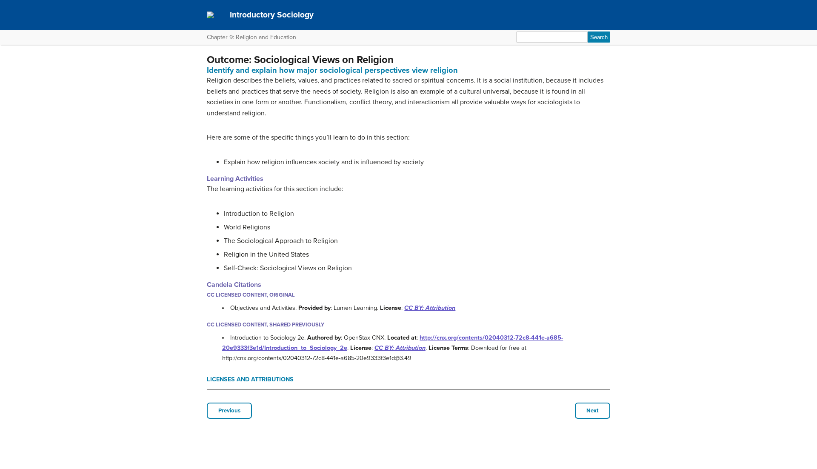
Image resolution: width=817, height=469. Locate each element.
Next (592, 410)
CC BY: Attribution (429, 308)
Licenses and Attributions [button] (250, 379)
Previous (229, 410)
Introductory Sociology (272, 15)
